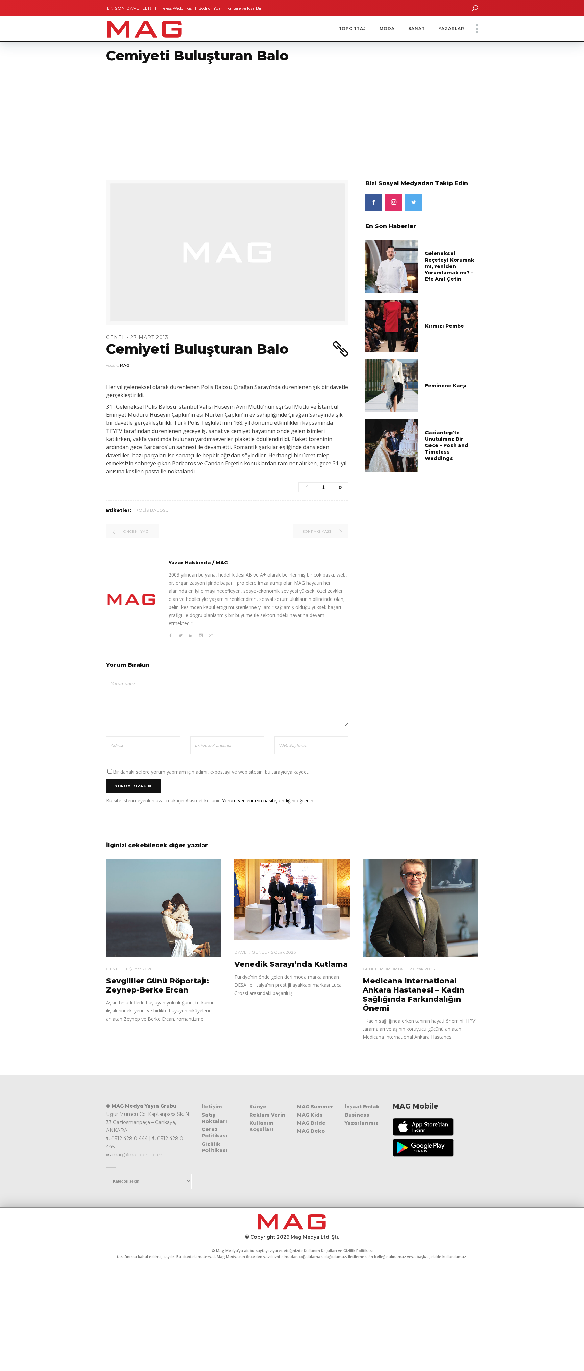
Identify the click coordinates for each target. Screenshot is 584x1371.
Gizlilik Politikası (214, 1147)
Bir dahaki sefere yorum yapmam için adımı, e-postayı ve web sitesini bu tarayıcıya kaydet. (211, 771)
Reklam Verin (267, 1115)
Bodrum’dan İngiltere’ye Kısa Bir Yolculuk (212, 8)
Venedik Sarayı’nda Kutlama (291, 964)
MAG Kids (310, 1115)
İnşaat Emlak (362, 1107)
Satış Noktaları (214, 1118)
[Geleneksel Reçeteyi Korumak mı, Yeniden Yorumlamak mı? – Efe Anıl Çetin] (391, 266)
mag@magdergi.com (138, 1155)
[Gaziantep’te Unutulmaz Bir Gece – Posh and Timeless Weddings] (391, 444)
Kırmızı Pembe (444, 326)
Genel (115, 337)
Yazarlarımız (362, 1123)
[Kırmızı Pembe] (391, 325)
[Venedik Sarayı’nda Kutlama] (291, 899)
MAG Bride (311, 1123)
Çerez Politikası (214, 1132)
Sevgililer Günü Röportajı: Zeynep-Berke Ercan (157, 985)
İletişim (212, 1107)
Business (357, 1115)
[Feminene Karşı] (391, 385)
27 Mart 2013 (149, 337)
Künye (257, 1107)
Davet (241, 952)
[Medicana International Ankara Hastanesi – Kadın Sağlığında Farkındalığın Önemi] (420, 908)
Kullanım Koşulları (261, 1126)
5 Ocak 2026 (283, 952)
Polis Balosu (152, 510)
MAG (124, 365)
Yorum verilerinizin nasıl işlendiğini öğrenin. (268, 800)
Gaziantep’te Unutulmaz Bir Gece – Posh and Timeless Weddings (446, 445)
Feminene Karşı (446, 386)
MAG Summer (315, 1107)
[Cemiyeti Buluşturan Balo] (131, 599)
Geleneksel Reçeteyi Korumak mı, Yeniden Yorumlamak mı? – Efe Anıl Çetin (449, 266)
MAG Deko (311, 1131)
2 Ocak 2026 (422, 968)
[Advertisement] (203, 117)
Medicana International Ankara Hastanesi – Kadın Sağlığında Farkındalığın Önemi (413, 994)
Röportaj (392, 968)
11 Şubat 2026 (139, 968)
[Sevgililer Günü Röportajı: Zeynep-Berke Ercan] (163, 908)
